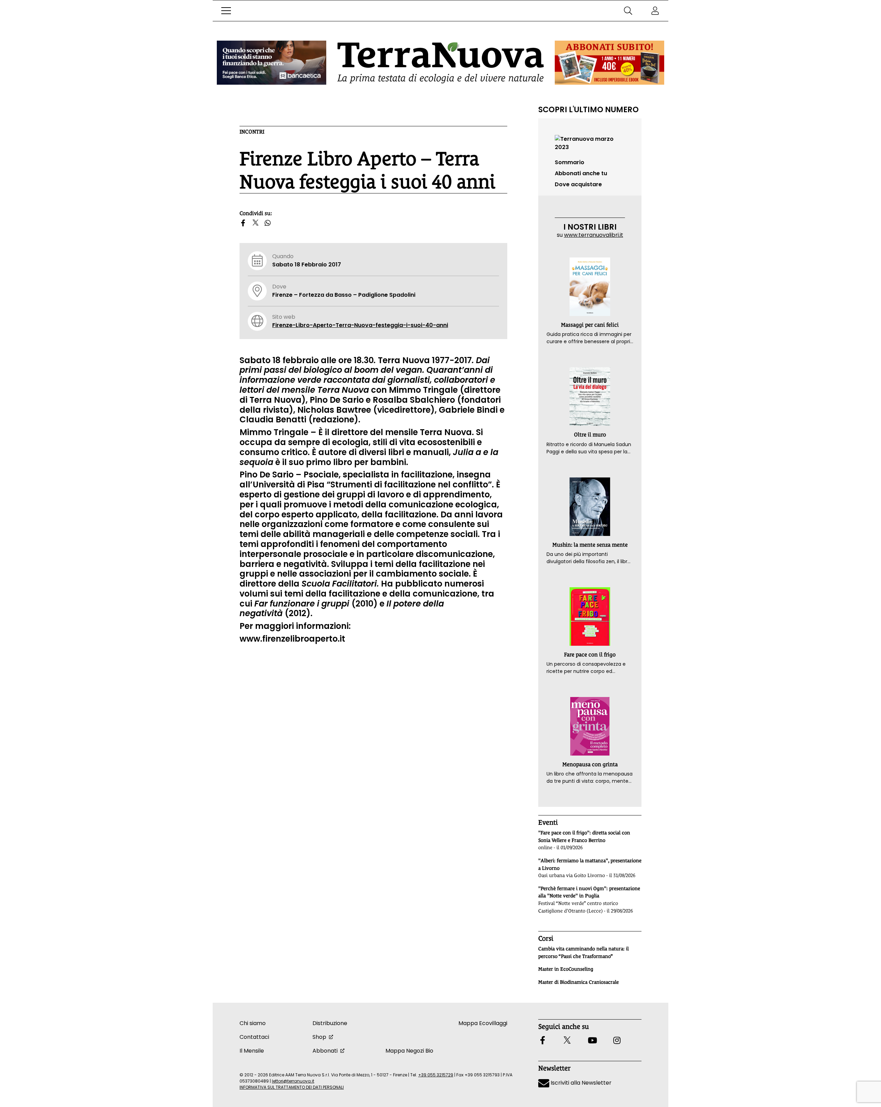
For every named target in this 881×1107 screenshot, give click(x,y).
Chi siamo (253, 1023)
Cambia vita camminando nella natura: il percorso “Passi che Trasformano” (583, 952)
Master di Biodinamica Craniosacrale (578, 982)
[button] (226, 10)
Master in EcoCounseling (565, 969)
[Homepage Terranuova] (440, 62)
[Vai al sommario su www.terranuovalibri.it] (590, 143)
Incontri (252, 131)
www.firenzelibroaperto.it (292, 638)
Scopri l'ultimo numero (588, 109)
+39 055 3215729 (435, 1075)
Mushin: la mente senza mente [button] (590, 544)
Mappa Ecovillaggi (482, 1023)
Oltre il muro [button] (590, 434)
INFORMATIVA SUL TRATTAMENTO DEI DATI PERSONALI (292, 1087)
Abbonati (325, 1051)
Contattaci (254, 1037)
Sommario (569, 162)
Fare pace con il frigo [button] (590, 654)
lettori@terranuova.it (293, 1081)
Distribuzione (329, 1023)
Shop (319, 1037)
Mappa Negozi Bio (409, 1051)
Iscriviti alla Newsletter (580, 1083)
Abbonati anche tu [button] (581, 173)
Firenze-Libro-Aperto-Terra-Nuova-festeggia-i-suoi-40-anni (360, 325)
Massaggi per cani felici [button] (590, 324)
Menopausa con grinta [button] (590, 764)
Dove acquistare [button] (578, 184)
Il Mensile (252, 1051)
